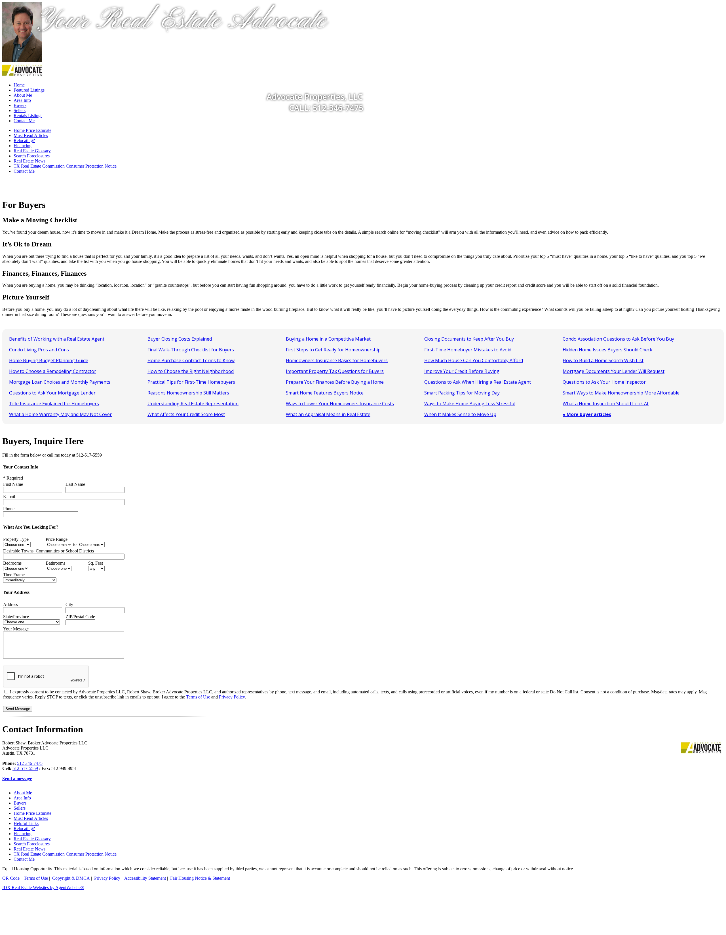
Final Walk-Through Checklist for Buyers (190, 350)
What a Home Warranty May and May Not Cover (60, 414)
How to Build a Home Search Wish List (603, 360)
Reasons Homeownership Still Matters (188, 393)
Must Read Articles (31, 135)
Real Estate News (29, 161)
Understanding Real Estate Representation (193, 403)
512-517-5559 (25, 768)
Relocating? (24, 140)
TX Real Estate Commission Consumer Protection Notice (65, 166)
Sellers (20, 110)
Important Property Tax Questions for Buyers (335, 371)
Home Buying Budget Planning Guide (48, 360)
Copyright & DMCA (71, 878)
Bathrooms (55, 563)
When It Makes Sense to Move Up (460, 414)
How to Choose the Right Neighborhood (190, 371)
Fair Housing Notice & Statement (200, 878)
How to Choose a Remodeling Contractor (52, 371)
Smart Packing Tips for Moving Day (462, 393)
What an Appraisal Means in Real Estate (328, 414)
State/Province (16, 616)
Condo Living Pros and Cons (39, 350)
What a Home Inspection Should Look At (606, 403)
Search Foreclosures (32, 155)
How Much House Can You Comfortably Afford (473, 360)
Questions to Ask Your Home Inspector (604, 382)
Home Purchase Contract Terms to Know (191, 360)
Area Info (22, 797)
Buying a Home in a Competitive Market (328, 339)
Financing (22, 145)
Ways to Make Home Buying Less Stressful (469, 403)
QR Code (11, 878)
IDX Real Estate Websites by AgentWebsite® (43, 887)
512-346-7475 (30, 763)
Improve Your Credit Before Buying (461, 371)
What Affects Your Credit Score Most (186, 414)
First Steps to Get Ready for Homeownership (333, 350)
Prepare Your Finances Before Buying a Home (335, 382)
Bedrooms (12, 563)
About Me (23, 792)
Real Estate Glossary (32, 150)
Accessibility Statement (145, 878)
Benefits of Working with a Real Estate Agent (56, 339)
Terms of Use (198, 697)
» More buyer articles (587, 414)
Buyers (20, 803)
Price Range (56, 539)
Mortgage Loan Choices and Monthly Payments (59, 382)
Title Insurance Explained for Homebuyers (54, 403)
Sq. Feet (95, 563)
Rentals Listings (28, 115)
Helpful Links (26, 823)
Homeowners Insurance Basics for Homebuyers (337, 360)
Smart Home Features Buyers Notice (325, 393)
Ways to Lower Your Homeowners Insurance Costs (340, 403)
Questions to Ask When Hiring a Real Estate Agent (477, 382)
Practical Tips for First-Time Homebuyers (191, 382)
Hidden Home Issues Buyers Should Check (607, 350)
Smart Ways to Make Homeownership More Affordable (621, 393)
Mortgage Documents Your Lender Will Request (613, 371)
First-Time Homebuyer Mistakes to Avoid (467, 350)
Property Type (16, 539)
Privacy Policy (232, 697)
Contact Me (24, 120)
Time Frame (14, 574)
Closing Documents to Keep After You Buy (469, 339)
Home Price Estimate (32, 130)
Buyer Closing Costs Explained (179, 339)
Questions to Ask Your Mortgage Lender (52, 393)
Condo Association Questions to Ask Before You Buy (618, 339)
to (75, 544)
